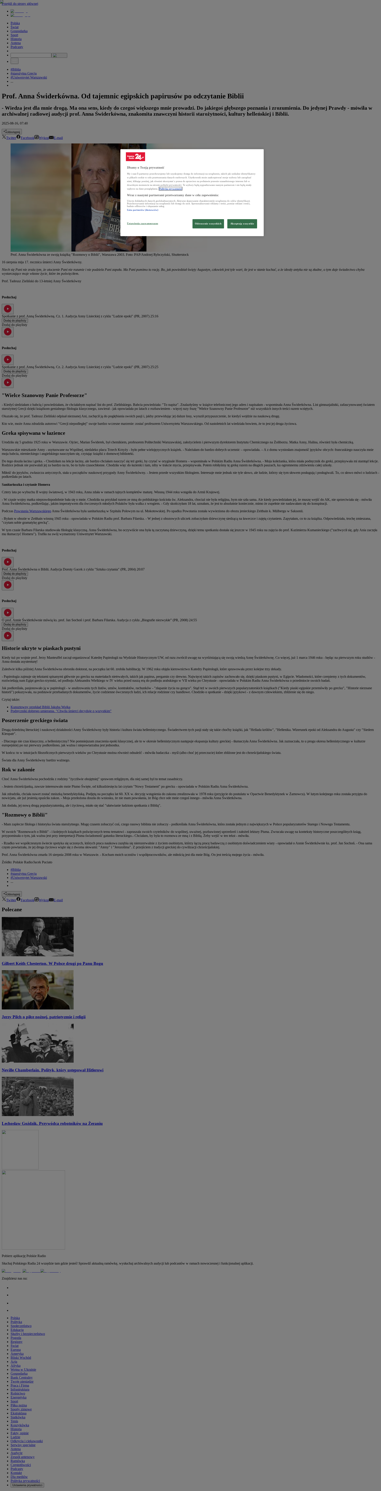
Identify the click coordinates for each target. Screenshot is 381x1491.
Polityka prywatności (170, 188)
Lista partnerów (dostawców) (142, 210)
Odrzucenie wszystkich (208, 223)
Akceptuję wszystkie (242, 223)
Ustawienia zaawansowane (142, 223)
